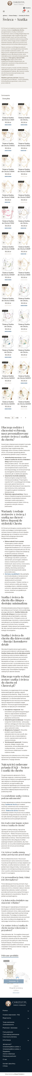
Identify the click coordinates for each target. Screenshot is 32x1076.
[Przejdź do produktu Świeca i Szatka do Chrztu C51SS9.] (8, 264)
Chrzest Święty (13, 15)
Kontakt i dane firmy (9, 1063)
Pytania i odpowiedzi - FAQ (11, 1015)
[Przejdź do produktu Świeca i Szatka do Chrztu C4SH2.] (8, 290)
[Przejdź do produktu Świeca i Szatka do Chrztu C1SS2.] (8, 212)
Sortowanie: (5, 95)
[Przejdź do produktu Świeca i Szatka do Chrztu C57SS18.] (24, 316)
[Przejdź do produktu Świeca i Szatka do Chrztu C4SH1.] (8, 109)
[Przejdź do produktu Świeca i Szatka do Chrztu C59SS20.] (24, 341)
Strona (7, 418)
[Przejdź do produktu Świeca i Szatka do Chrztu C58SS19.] (8, 341)
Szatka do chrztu (11, 804)
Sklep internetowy (14, 1074)
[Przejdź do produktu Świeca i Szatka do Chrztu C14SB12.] (24, 212)
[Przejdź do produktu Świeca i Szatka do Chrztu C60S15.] (8, 393)
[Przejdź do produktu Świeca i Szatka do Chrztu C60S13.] (24, 367)
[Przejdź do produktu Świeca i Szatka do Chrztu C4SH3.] (24, 264)
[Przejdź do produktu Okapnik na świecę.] (16, 971)
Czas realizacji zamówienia (11, 1034)
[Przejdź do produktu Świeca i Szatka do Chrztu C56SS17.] (8, 316)
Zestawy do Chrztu (24, 15)
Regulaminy (6, 1051)
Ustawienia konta (8, 1024)
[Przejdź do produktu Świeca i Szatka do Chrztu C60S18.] (24, 393)
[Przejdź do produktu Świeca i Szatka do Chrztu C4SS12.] (8, 135)
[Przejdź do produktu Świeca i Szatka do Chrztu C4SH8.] (8, 238)
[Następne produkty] (21, 417)
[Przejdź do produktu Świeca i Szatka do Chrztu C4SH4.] (8, 161)
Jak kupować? (7, 1044)
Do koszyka (12, 981)
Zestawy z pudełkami (12, 574)
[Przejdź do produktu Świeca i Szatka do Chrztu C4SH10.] (24, 109)
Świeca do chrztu (12, 810)
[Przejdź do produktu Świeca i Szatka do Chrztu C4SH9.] (24, 238)
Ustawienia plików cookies (11, 1046)
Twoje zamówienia (8, 1022)
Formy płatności (8, 1032)
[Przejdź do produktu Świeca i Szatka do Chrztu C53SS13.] (24, 290)
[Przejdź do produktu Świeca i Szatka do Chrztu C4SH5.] (24, 161)
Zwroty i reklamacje (9, 1054)
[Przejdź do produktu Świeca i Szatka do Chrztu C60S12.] (8, 367)
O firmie (5, 1066)
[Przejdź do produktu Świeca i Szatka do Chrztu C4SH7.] (24, 186)
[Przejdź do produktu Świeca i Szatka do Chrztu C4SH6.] (8, 186)
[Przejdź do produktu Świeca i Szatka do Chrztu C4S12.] (24, 135)
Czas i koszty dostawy (10, 1037)
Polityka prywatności (9, 1056)
